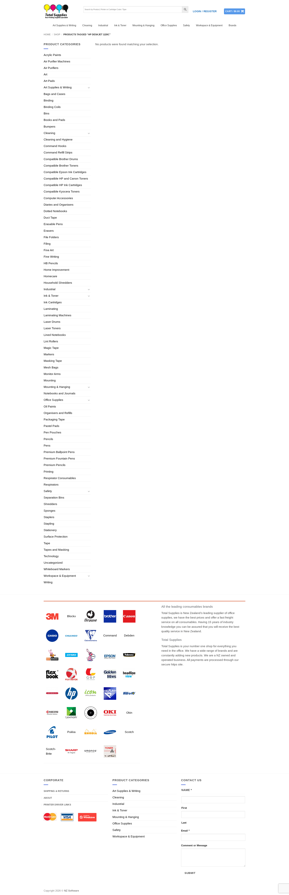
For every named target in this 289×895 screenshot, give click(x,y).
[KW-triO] (129, 693)
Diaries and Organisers (58, 204)
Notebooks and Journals (59, 393)
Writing (48, 582)
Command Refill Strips (58, 152)
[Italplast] (110, 693)
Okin (129, 712)
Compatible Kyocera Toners (62, 191)
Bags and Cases (54, 94)
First (184, 808)
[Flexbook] (52, 674)
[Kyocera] (52, 712)
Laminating (51, 308)
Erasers (49, 230)
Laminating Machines (57, 315)
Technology (51, 556)
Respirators (51, 484)
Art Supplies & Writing (64, 25)
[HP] (71, 693)
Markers (49, 354)
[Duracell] (52, 654)
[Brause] (90, 616)
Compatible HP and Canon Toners (66, 178)
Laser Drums (52, 321)
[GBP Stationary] (90, 674)
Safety (186, 25)
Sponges (49, 510)
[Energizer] (90, 654)
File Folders (51, 237)
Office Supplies (169, 25)
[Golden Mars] (110, 674)
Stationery (50, 530)
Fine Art (49, 250)
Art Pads (49, 80)
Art (45, 74)
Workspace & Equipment (209, 25)
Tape (47, 543)
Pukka (71, 732)
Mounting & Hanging (143, 25)
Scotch (129, 732)
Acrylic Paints (52, 55)
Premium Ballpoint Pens (59, 452)
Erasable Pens (53, 224)
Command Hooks (55, 146)
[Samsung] (110, 732)
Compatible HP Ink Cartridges (63, 185)
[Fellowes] (129, 654)
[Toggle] (89, 87)
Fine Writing (51, 256)
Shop (57, 34)
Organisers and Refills (58, 413)
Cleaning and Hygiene (58, 139)
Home (47, 34)
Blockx (71, 616)
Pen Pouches (52, 432)
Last (183, 822)
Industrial (103, 25)
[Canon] (129, 616)
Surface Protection (56, 536)
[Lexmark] (71, 712)
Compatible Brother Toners (61, 165)
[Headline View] (129, 674)
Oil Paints (50, 406)
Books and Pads (54, 120)
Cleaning (87, 25)
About (48, 798)
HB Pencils (51, 263)
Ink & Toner (120, 25)
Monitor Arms (52, 374)
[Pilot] (52, 732)
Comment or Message (194, 845)
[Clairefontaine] (90, 635)
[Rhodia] (90, 732)
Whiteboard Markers (57, 569)
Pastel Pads (51, 426)
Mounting (50, 380)
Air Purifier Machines (57, 61)
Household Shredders (58, 282)
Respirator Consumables (60, 478)
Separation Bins (54, 497)
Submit (190, 872)
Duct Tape (50, 217)
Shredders (50, 504)
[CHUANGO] (71, 635)
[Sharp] (71, 751)
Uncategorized (53, 562)
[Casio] (52, 635)
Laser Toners (52, 328)
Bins (46, 113)
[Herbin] (52, 693)
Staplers (49, 517)
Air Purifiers (51, 67)
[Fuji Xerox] (71, 674)
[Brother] (110, 616)
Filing (47, 243)
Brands (232, 25)
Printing (48, 471)
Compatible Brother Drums (61, 159)
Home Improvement (56, 269)
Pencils (48, 439)
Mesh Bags (51, 367)
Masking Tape (53, 360)
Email (185, 830)
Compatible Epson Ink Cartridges (65, 172)
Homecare (50, 276)
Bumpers (49, 126)
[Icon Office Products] (90, 693)
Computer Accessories (58, 198)
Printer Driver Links (57, 804)
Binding (48, 100)
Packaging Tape (54, 419)
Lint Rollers (51, 341)
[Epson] (110, 654)
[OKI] (110, 712)
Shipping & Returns (56, 791)
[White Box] (110, 751)
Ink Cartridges (53, 302)
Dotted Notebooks (55, 211)
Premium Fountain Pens (59, 458)
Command (110, 635)
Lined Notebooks (55, 334)
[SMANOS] (90, 751)
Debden (129, 635)
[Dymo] (71, 654)
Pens (47, 445)
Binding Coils (52, 107)
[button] (205, 11)
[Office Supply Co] (90, 712)
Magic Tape (51, 347)
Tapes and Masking (56, 549)
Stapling (49, 523)
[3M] (52, 616)
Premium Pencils (54, 465)
